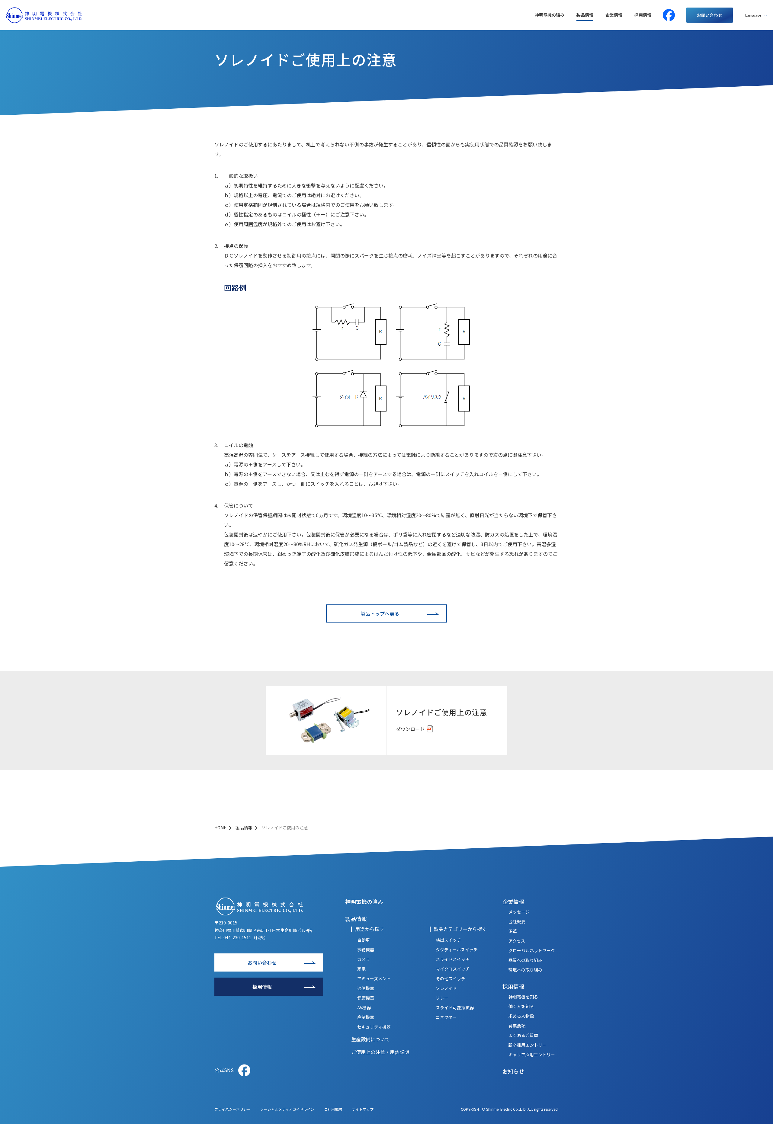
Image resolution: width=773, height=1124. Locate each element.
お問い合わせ (709, 15)
